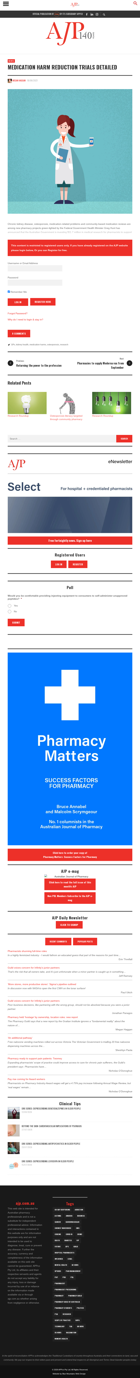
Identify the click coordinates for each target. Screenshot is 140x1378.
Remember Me (18, 292)
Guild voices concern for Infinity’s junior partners (34, 967)
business (81, 1215)
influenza (59, 1258)
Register (78, 564)
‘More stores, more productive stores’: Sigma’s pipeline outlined (42, 984)
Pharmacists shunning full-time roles (27, 951)
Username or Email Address (23, 263)
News (11, 60)
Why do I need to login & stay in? (25, 319)
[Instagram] (97, 14)
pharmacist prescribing (65, 1289)
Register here (43, 301)
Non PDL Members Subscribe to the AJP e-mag (70, 898)
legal (70, 1258)
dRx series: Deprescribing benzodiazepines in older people (51, 1108)
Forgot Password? (17, 313)
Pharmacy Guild (75, 1295)
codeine (58, 1234)
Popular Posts (85, 941)
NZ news (75, 1265)
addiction (79, 1209)
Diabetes (68, 1240)
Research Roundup (18, 415)
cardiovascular (72, 1222)
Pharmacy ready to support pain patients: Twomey (35, 1058)
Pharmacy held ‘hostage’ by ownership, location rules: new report (43, 1017)
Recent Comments (58, 941)
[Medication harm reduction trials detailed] (70, 151)
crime (79, 1234)
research (64, 344)
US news (58, 1332)
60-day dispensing (62, 1209)
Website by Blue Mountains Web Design (69, 1374)
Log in (58, 564)
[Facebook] (86, 14)
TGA (70, 1326)
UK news (80, 1326)
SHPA (77, 1320)
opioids (58, 1271)
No (15, 611)
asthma (58, 1215)
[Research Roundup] (27, 403)
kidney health (22, 344)
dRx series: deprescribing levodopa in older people (48, 1161)
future (58, 1246)
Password (13, 277)
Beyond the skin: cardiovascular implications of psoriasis (52, 1126)
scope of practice (63, 1320)
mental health (61, 1265)
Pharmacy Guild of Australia (67, 1302)
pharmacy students (63, 1308)
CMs (77, 1228)
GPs (13, 344)
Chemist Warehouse (63, 1228)
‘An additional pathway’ (20, 1037)
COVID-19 (69, 1234)
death (57, 1240)
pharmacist (60, 1283)
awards (69, 1215)
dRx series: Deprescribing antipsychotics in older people (51, 1143)
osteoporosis (53, 344)
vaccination (71, 1332)
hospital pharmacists (64, 1252)
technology (59, 1326)
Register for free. (57, 250)
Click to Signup (69, 925)
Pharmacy (59, 1295)
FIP (77, 1240)
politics (80, 1308)
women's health (61, 1338)
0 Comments (19, 333)
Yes (16, 605)
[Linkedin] (91, 14)
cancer (58, 1222)
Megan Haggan (19, 80)
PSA (56, 1314)
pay (56, 1277)
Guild (75, 1246)
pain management (73, 1271)
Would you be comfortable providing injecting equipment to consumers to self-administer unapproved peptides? (67, 597)
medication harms (38, 344)
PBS (64, 1277)
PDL (72, 1277)
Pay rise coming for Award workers (26, 1079)
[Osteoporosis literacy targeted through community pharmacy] (69, 403)
